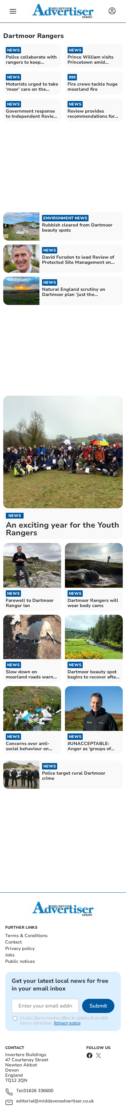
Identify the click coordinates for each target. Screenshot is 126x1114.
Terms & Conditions (26, 936)
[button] (13, 11)
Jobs (10, 955)
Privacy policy (20, 948)
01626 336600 (38, 1091)
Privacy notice (67, 1023)
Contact (13, 942)
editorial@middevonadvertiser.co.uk (55, 1101)
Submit (98, 1005)
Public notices (20, 961)
